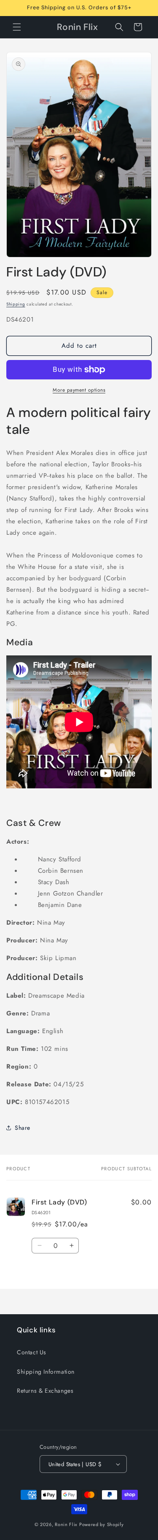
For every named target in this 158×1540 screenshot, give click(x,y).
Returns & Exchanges (45, 1390)
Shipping (15, 304)
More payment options (79, 390)
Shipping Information (46, 1371)
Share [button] (22, 1127)
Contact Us (31, 1352)
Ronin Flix (66, 1524)
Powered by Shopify (101, 1524)
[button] (17, 27)
